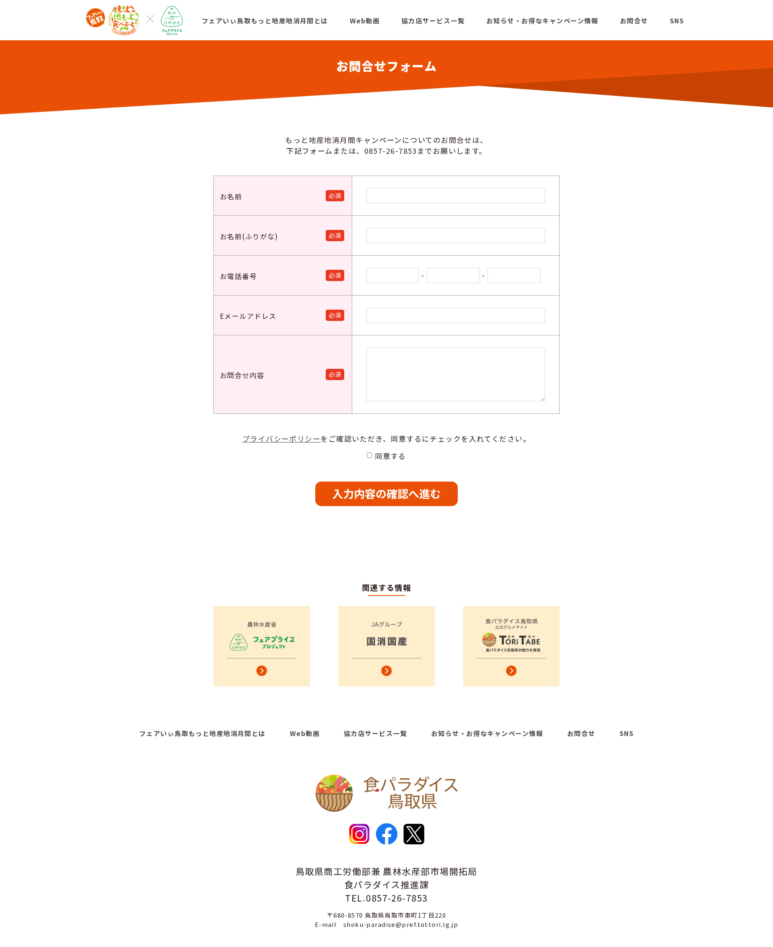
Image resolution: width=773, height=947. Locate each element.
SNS (677, 20)
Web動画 (365, 20)
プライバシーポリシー (281, 438)
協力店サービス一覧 (433, 20)
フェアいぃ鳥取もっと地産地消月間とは (265, 20)
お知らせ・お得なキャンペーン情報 (542, 20)
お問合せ (634, 20)
